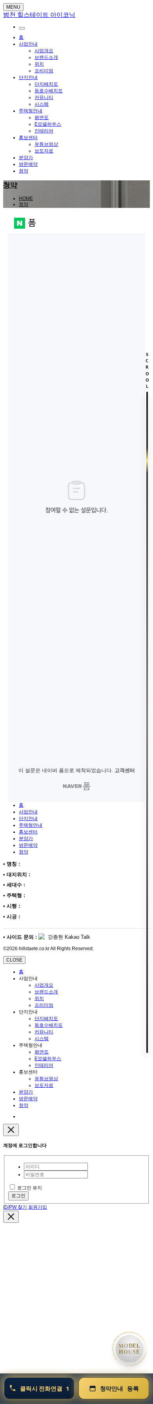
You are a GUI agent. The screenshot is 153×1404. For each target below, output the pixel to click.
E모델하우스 (48, 124)
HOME (26, 198)
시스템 (42, 104)
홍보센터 (28, 137)
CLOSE (14, 960)
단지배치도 (46, 84)
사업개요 (44, 50)
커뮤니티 (44, 97)
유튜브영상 (46, 144)
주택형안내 (30, 111)
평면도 (42, 117)
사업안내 (28, 44)
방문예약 (28, 164)
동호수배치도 (49, 91)
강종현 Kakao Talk (68, 937)
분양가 (26, 157)
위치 (39, 64)
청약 (23, 171)
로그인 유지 (29, 1188)
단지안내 (28, 77)
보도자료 (44, 151)
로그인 (18, 1195)
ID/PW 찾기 (15, 1207)
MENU (13, 7)
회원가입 (37, 1207)
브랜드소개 (46, 57)
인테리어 (44, 131)
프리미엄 (44, 70)
